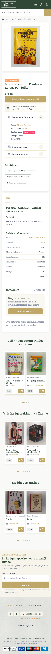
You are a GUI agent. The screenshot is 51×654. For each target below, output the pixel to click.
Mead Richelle (33, 447)
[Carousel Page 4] (25, 471)
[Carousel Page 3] (28, 402)
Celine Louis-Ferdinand (15, 516)
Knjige (20, 19)
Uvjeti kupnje (24, 625)
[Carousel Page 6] (29, 471)
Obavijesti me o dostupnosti (25, 99)
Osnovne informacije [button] (22, 117)
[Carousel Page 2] (26, 402)
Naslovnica (9, 19)
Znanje (25, 128)
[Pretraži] (47, 12)
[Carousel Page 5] (27, 471)
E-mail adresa (8, 573)
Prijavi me (25, 585)
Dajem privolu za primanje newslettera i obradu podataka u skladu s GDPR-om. (27, 591)
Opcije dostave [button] (19, 147)
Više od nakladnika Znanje (18, 177)
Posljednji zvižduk (36, 381)
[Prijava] (41, 4)
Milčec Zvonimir (25, 125)
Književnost (31, 19)
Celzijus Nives (11, 447)
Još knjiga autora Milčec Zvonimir (21, 171)
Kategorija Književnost (16, 183)
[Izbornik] (35, 4)
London (9, 519)
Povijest (12, 385)
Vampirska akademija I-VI (34, 451)
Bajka (29, 519)
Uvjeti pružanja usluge (29, 643)
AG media (39, 638)
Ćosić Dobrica (32, 516)
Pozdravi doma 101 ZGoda (14, 382)
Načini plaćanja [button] (20, 154)
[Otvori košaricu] (46, 4)
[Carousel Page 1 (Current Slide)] (23, 402)
